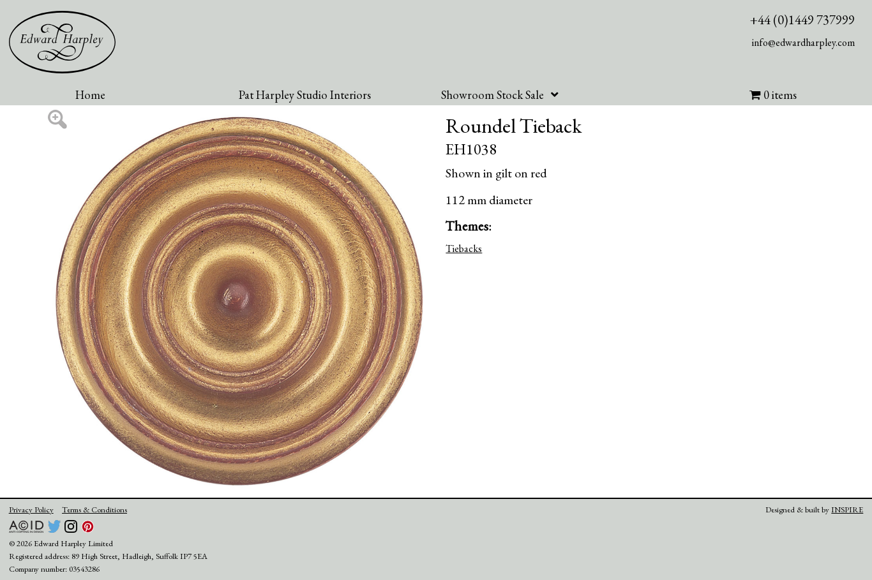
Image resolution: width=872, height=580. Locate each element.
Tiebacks (464, 248)
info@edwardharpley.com (803, 42)
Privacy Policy (31, 509)
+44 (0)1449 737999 (802, 19)
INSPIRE (847, 509)
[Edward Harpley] (62, 42)
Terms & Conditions (94, 509)
